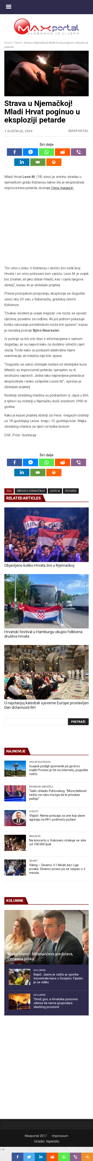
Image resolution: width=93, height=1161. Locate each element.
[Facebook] (14, 152)
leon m (55, 490)
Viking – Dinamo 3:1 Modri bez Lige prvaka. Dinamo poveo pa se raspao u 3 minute (57, 869)
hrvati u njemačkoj (31, 490)
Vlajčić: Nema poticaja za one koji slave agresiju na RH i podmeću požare (57, 817)
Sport (33, 860)
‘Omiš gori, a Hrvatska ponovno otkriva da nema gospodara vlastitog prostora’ (56, 1003)
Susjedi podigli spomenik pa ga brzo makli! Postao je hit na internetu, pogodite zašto (58, 770)
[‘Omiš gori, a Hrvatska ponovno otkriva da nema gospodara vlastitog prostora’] (19, 1002)
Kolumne (40, 970)
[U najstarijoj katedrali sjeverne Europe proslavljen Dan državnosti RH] (46, 672)
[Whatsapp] (46, 152)
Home (8, 42)
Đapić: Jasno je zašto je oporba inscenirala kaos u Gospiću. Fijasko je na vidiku (58, 978)
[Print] (53, 162)
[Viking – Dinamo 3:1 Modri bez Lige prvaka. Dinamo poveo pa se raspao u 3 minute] (15, 867)
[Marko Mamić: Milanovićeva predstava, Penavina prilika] (46, 937)
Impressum (60, 1136)
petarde (71, 490)
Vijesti (18, 42)
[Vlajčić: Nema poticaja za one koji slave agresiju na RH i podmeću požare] (15, 818)
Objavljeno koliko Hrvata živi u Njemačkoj (39, 565)
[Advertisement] (46, 228)
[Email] (37, 162)
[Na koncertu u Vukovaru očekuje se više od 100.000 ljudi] (15, 843)
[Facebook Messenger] (30, 152)
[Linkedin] (21, 162)
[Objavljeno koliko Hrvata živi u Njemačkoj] (46, 534)
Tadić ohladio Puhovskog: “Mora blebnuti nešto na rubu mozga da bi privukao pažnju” (58, 795)
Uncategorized (40, 762)
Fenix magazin (62, 188)
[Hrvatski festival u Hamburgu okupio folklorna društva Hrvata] (46, 601)
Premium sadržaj (41, 786)
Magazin (34, 836)
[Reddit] (62, 152)
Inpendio (52, 1141)
